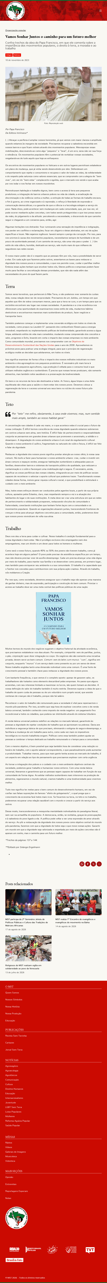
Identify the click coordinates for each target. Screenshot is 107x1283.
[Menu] (100, 11)
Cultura (9, 1084)
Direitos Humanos (14, 1089)
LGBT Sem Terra (13, 1107)
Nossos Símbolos (13, 999)
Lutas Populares (13, 1112)
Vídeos (8, 1147)
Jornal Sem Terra (13, 1050)
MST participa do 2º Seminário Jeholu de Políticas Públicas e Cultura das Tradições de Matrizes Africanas (26, 922)
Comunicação (12, 1080)
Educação (10, 1021)
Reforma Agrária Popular (17, 1121)
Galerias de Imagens (15, 1152)
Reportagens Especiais (16, 1191)
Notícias (17, 55)
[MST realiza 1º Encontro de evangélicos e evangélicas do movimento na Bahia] (78, 902)
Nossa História (12, 1007)
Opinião (9, 1177)
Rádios (8, 1143)
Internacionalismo (14, 1098)
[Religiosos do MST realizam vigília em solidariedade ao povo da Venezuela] (28, 948)
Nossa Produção (13, 1013)
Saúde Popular (12, 1125)
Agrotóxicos (11, 1075)
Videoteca (10, 1161)
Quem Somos (12, 993)
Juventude (10, 1103)
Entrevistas (10, 1184)
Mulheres (10, 1116)
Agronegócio (11, 1066)
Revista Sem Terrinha (16, 1036)
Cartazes (9, 1043)
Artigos (9, 55)
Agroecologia (11, 1071)
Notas (8, 1198)
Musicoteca (11, 1156)
